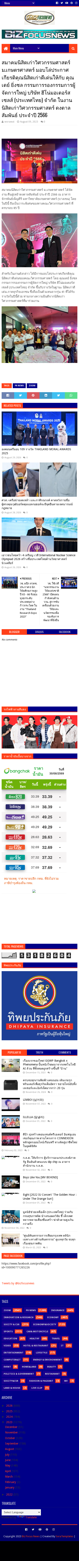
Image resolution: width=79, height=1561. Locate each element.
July (7, 1454)
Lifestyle (41, 1352)
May (8, 1465)
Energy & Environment (47, 1359)
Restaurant (52, 1374)
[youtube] (67, 3)
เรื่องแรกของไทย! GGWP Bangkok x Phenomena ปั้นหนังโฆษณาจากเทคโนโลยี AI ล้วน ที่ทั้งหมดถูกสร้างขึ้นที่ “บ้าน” (49, 1064)
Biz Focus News (31, 1536)
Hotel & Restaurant (35, 1345)
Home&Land (29, 1367)
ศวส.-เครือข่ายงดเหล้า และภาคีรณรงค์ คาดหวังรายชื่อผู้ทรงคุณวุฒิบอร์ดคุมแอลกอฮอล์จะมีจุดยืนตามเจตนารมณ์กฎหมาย (37, 504)
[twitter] (62, 3)
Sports (8, 1331)
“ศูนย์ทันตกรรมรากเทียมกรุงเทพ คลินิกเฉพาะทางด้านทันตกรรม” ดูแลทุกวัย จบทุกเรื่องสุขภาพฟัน (49, 1239)
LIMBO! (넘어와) (33, 1099)
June (8, 1460)
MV (66, 1381)
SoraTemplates (64, 1536)
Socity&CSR (11, 1381)
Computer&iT (12, 1359)
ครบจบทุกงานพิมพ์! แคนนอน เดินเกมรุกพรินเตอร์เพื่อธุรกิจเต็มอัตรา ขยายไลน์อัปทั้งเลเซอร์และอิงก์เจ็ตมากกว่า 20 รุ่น (50, 1084)
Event (7, 1367)
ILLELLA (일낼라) (33, 1117)
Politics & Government (19, 1374)
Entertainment (13, 1352)
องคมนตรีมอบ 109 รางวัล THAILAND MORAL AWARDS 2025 (36, 451)
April (8, 1471)
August (10, 1449)
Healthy (34, 1338)
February (11, 1482)
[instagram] (75, 3)
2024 (9, 1416)
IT (62, 1345)
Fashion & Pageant (41, 1381)
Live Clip (36, 1388)
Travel (56, 1338)
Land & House (12, 1388)
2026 (9, 1405)
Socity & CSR (11, 1324)
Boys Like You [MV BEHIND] (40, 1177)
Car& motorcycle (37, 1331)
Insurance (57, 1310)
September (12, 1443)
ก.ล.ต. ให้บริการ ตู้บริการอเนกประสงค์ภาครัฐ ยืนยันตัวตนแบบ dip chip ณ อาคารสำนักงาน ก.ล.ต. (49, 1161)
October (10, 1438)
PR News (19, 386)
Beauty (51, 1367)
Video (7, 1345)
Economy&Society (44, 1324)
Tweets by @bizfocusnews (18, 1283)
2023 (9, 1422)
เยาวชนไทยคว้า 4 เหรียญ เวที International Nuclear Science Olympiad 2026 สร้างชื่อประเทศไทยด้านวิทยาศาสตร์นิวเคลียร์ (38, 559)
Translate (31, 1517)
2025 (9, 1411)
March (9, 1476)
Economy (53, 1317)
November (12, 1432)
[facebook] (57, 3)
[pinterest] (72, 3)
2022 (9, 1494)
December (11, 1427)
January (10, 1487)
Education (10, 1338)
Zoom (32, 386)
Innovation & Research (18, 1317)
